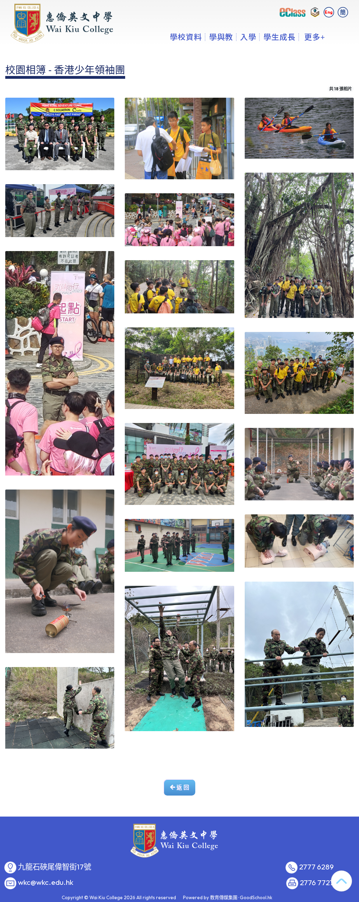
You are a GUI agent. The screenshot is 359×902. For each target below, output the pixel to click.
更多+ (314, 37)
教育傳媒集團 (223, 897)
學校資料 (186, 37)
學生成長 (279, 37)
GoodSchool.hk (256, 897)
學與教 (221, 37)
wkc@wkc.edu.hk (45, 882)
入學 (248, 37)
